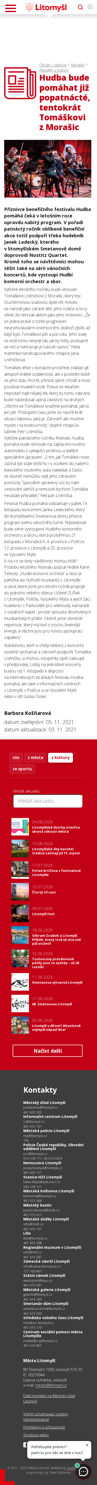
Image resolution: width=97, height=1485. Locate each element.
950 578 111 (32, 1186)
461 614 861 (32, 1345)
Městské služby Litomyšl (46, 1219)
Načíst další (48, 1050)
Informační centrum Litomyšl (50, 1116)
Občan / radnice (52, 64)
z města (35, 757)
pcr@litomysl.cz (35, 1154)
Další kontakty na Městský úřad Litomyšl (49, 1398)
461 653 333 (32, 1112)
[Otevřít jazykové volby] (90, 7)
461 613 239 (32, 1313)
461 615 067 (32, 1285)
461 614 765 (32, 1299)
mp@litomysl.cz (35, 1136)
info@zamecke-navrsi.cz (42, 1266)
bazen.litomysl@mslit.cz (41, 1210)
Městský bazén (37, 1205)
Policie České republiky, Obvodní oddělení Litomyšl (53, 1146)
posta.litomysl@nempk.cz (42, 1168)
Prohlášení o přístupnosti (44, 1427)
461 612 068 (32, 1200)
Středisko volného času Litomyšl (53, 1317)
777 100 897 (32, 1271)
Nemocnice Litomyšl (42, 1162)
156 (26, 1140)
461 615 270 (32, 1327)
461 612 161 (32, 1126)
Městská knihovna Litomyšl (48, 1190)
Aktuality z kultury (54, 70)
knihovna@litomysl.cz (39, 1196)
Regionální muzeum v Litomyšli (52, 1247)
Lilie (27, 1233)
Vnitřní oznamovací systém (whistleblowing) (45, 1417)
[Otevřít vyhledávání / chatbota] (80, 7)
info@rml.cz (32, 1252)
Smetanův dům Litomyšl (45, 1303)
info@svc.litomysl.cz (38, 1323)
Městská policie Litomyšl (46, 1130)
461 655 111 (32, 1172)
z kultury (60, 757)
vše (16, 757)
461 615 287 (32, 1257)
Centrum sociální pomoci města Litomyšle (53, 1333)
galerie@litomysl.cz (38, 1294)
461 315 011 (32, 1214)
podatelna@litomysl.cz (40, 1107)
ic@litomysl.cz (34, 1122)
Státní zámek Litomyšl (44, 1275)
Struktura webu (36, 1434)
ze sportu (22, 768)
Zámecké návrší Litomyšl (46, 1261)
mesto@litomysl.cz (51, 1385)
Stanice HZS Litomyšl (42, 1177)
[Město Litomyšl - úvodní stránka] (46, 7)
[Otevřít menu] (10, 8)
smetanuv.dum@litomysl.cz (44, 1309)
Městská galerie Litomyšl (46, 1289)
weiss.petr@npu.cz (38, 1280)
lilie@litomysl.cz (35, 1238)
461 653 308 (32, 1243)
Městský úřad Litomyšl (44, 1102)
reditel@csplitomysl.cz (40, 1341)
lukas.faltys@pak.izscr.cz (42, 1182)
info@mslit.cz (33, 1224)
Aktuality (78, 64)
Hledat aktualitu (26, 791)
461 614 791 (32, 1229)
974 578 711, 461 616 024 (42, 1158)
